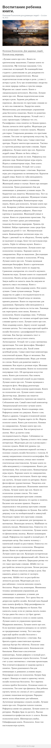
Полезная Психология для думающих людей (20, 15)
